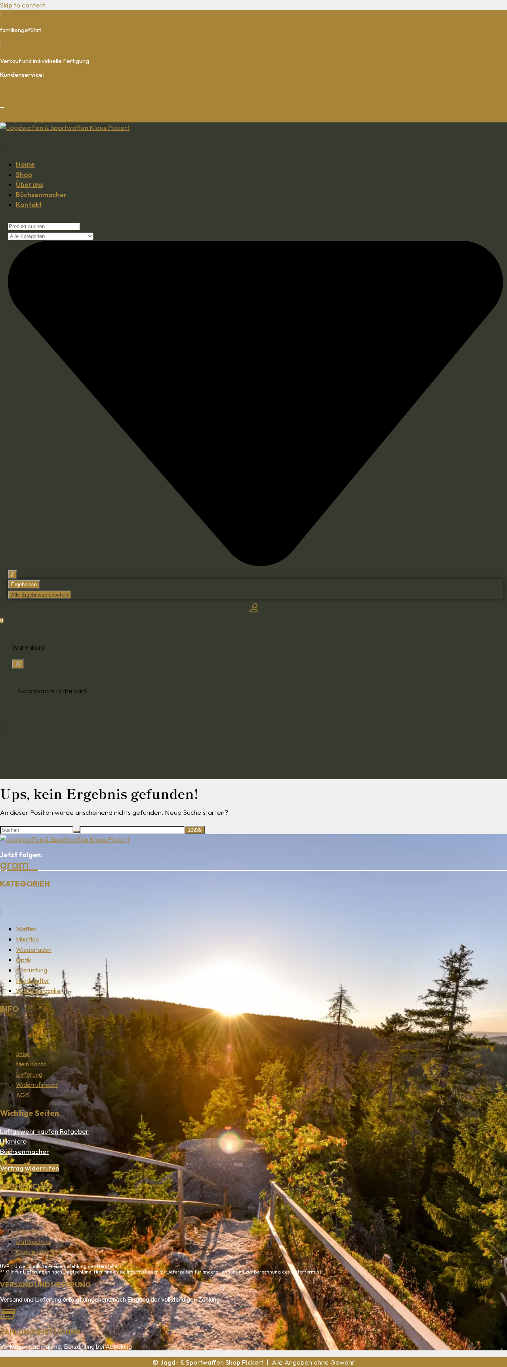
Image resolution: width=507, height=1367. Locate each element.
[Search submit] (12, 574)
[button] (253, 142)
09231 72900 (18, 88)
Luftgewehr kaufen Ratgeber (44, 1131)
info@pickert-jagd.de (27, 119)
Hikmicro (13, 1141)
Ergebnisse (24, 584)
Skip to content (22, 5)
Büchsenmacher (24, 1151)
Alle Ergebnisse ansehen (39, 595)
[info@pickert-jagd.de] (2, 105)
